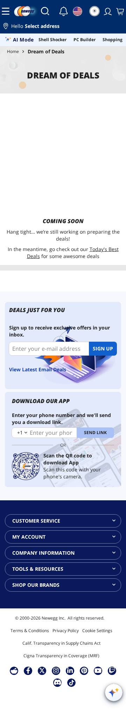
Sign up (103, 348)
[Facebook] (28, 670)
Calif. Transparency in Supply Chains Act (61, 643)
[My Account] (107, 11)
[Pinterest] (84, 670)
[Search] (45, 11)
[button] (63, 27)
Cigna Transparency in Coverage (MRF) (61, 656)
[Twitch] (112, 670)
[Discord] (58, 682)
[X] (42, 670)
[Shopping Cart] (119, 11)
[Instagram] (56, 670)
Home (13, 51)
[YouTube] (98, 670)
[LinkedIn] (70, 670)
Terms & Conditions (29, 631)
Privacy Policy (65, 631)
